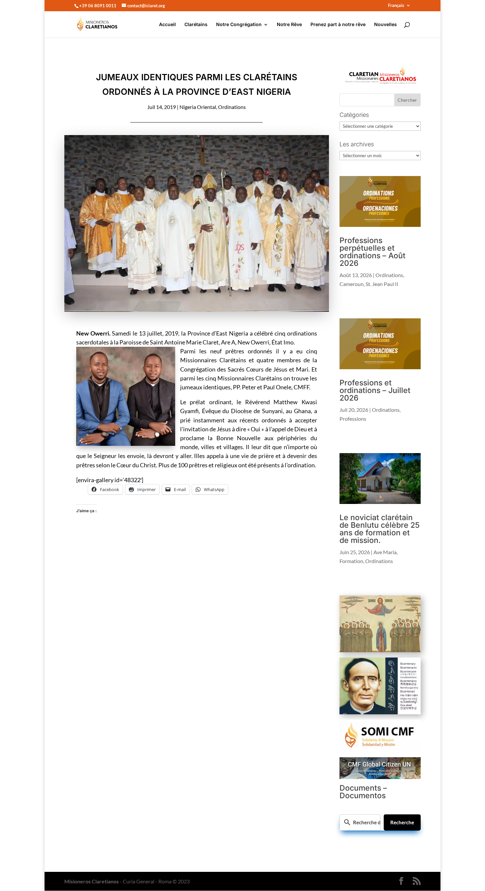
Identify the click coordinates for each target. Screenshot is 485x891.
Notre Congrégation (239, 24)
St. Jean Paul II (382, 284)
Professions (353, 418)
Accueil (167, 24)
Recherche (402, 822)
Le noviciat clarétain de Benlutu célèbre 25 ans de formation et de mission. (380, 529)
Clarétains (196, 24)
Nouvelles (385, 24)
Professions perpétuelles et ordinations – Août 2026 (372, 252)
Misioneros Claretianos (91, 881)
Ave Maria (385, 552)
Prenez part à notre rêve (338, 24)
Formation (351, 561)
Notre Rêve (289, 24)
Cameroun (352, 284)
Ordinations (232, 107)
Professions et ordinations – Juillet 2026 (375, 390)
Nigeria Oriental (197, 107)
